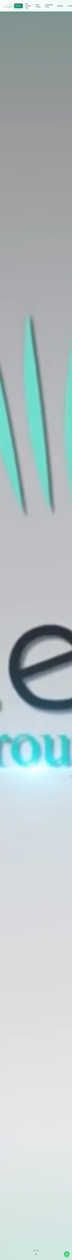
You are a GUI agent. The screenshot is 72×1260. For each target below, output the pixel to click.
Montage (60, 6)
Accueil (18, 6)
